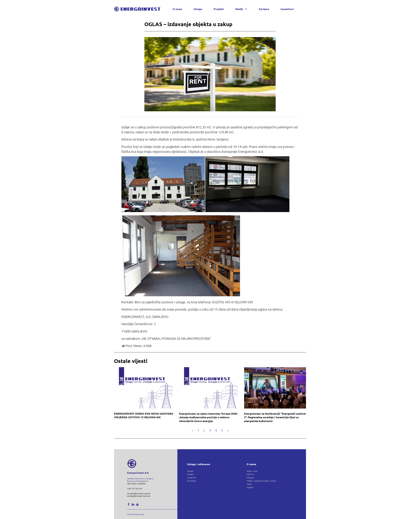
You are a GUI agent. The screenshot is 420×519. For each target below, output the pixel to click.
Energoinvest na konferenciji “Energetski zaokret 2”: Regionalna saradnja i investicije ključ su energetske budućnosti (275, 417)
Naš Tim (250, 474)
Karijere (264, 9)
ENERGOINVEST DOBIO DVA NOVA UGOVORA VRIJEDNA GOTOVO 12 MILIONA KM (143, 415)
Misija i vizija (252, 471)
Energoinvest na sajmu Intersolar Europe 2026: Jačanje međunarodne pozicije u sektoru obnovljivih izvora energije (208, 417)
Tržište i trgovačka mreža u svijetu (261, 480)
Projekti (219, 9)
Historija (250, 477)
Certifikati (191, 480)
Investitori (287, 9)
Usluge (198, 9)
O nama (177, 9)
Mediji (239, 9)
